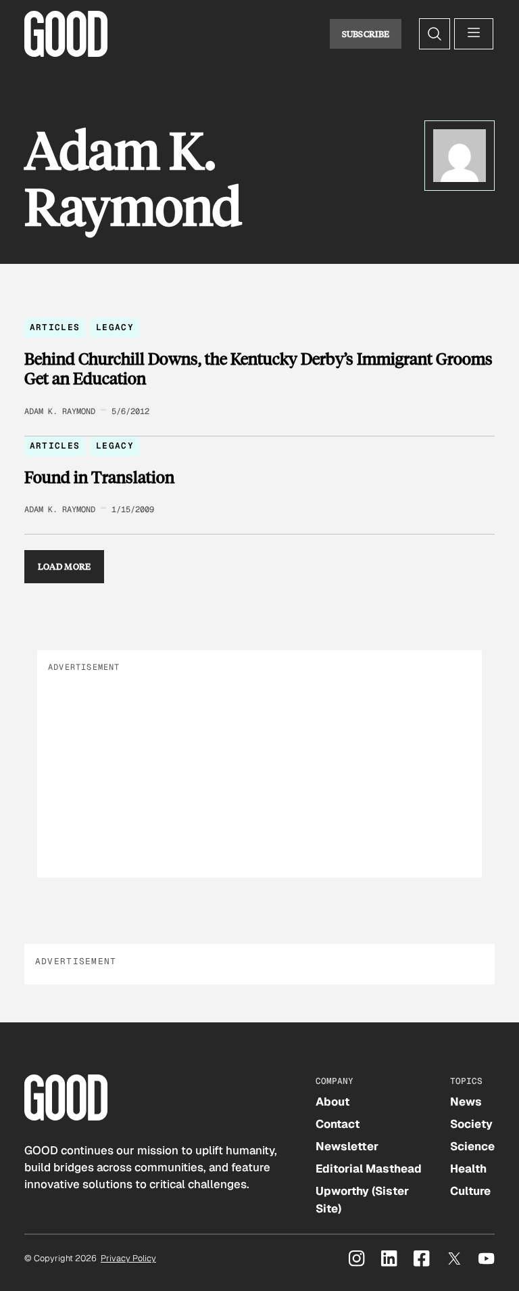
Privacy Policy (128, 1258)
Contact (338, 1123)
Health (468, 1168)
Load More (64, 566)
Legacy (115, 327)
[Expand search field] (434, 33)
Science (472, 1146)
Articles (55, 327)
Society (471, 1123)
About (332, 1101)
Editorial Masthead (369, 1168)
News (466, 1101)
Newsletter (347, 1146)
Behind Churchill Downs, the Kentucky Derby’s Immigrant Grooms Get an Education (258, 368)
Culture (470, 1190)
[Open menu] (473, 33)
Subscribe (366, 33)
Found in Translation (99, 477)
